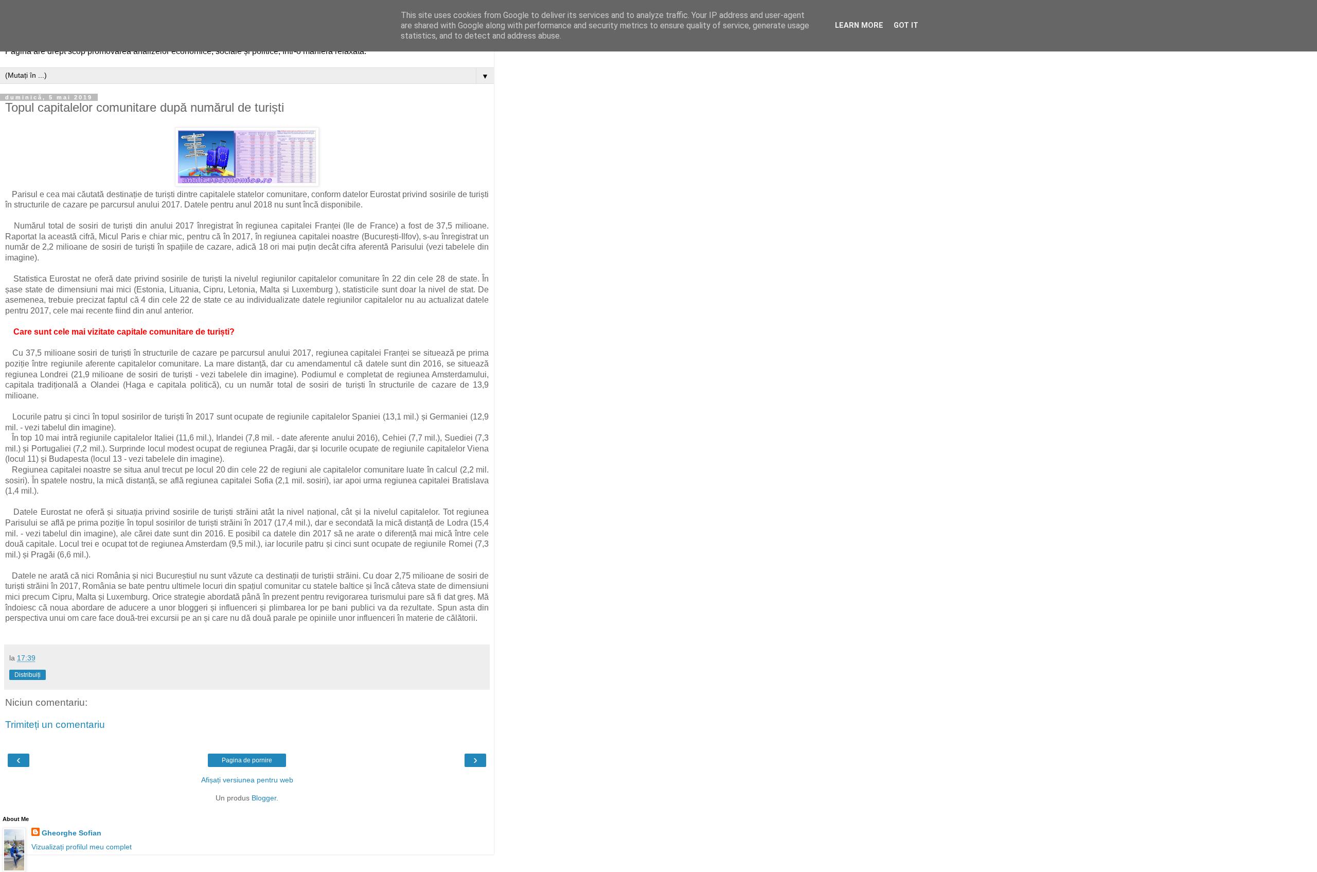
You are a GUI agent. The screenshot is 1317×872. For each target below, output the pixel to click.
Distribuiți (27, 674)
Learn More (859, 25)
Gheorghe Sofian (71, 833)
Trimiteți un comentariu (55, 724)
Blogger (264, 798)
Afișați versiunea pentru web (247, 780)
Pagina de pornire (247, 760)
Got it (906, 25)
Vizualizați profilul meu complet (81, 847)
